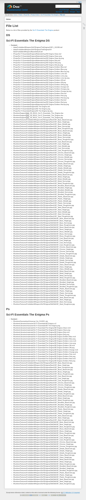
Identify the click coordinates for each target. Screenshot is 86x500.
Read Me (26, 15)
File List (62, 15)
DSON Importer (75, 10)
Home (15, 15)
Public (20, 15)
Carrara (66, 12)
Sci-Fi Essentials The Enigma (50, 15)
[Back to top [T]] (84, 28)
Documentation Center (17, 9)
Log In (80, 2)
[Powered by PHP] (33, 495)
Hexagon (72, 12)
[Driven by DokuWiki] (61, 495)
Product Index (35, 15)
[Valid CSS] (52, 495)
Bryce (78, 12)
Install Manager (64, 10)
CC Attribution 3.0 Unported (71, 492)
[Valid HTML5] (43, 495)
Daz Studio (59, 12)
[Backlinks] (84, 24)
